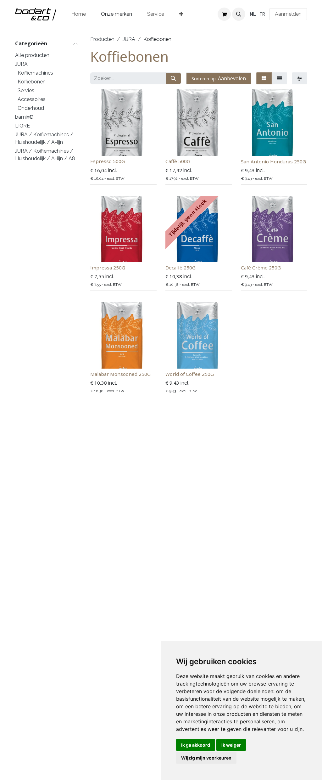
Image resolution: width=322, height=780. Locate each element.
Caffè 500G (177, 161)
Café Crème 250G (261, 267)
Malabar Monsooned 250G (120, 374)
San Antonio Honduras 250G (273, 161)
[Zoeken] (173, 78)
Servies (26, 90)
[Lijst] (279, 78)
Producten (102, 39)
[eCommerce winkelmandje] (224, 14)
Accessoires (32, 99)
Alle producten (32, 55)
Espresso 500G (107, 161)
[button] (238, 14)
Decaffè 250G (180, 267)
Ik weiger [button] (231, 745)
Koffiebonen (32, 82)
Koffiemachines (35, 73)
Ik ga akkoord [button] (195, 745)
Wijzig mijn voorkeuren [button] (206, 757)
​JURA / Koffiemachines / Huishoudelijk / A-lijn (44, 138)
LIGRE (22, 126)
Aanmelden (288, 14)
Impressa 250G (107, 267)
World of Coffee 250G (189, 374)
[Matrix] (264, 78)
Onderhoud (31, 108)
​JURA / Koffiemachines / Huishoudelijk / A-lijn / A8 (45, 154)
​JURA (21, 64)
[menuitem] (78, 14)
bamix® (24, 117)
